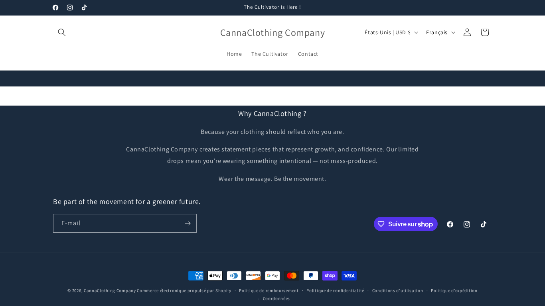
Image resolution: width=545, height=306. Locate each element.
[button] (62, 32)
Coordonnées (276, 298)
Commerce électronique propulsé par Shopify (184, 290)
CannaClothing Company (110, 290)
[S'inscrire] (187, 223)
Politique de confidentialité (335, 290)
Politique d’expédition (454, 290)
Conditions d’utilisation (397, 290)
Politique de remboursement (268, 290)
